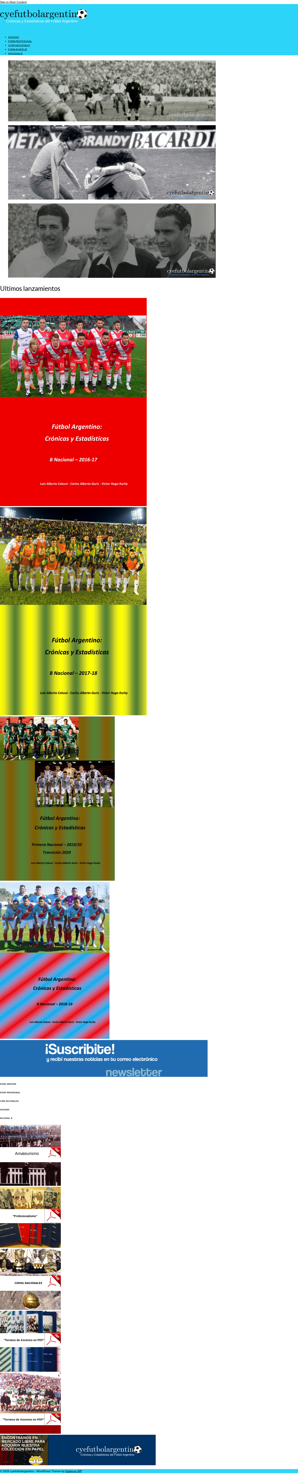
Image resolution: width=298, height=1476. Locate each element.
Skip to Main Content (13, 2)
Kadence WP (73, 1471)
